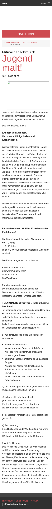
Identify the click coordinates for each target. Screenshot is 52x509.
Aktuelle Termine (26, 33)
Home (4, 3)
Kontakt (34, 500)
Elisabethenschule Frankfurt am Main (20, 42)
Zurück (5, 488)
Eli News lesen (14, 44)
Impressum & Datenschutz (15, 500)
